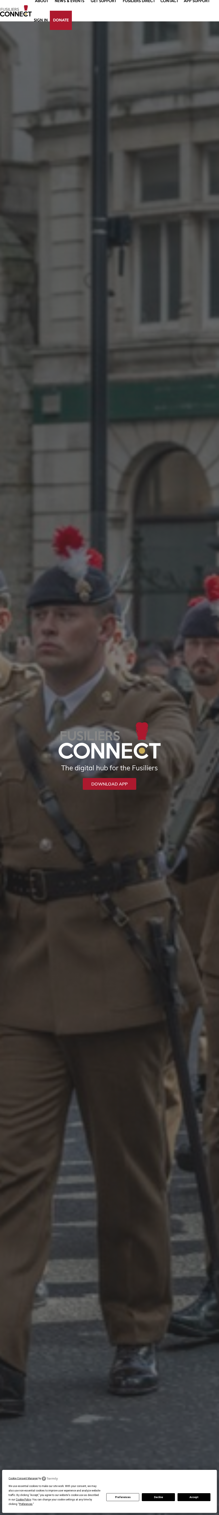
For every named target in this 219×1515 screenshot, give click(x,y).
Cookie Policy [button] (23, 1499)
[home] (16, 10)
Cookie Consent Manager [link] (23, 1478)
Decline (158, 1497)
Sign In (41, 20)
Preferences (123, 1497)
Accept (193, 1497)
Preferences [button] (26, 1504)
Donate (61, 20)
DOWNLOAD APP (109, 784)
